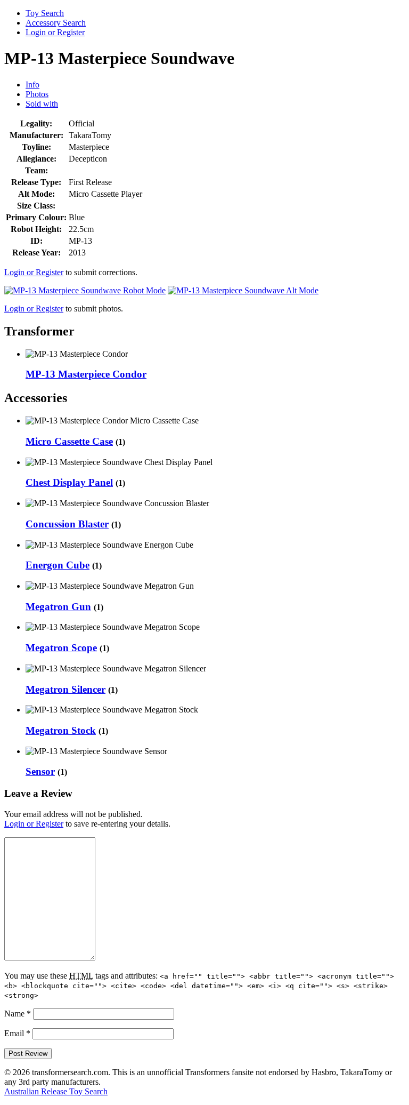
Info (32, 84)
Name (17, 1013)
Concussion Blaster (67, 524)
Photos (37, 94)
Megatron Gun (58, 606)
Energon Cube (57, 565)
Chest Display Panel (69, 482)
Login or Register (55, 32)
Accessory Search (56, 22)
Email (17, 1033)
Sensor (40, 771)
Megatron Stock (61, 730)
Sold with (42, 103)
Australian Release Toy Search (56, 1091)
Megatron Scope (61, 647)
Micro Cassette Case (69, 441)
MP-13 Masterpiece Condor (86, 374)
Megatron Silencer (65, 689)
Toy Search (45, 13)
